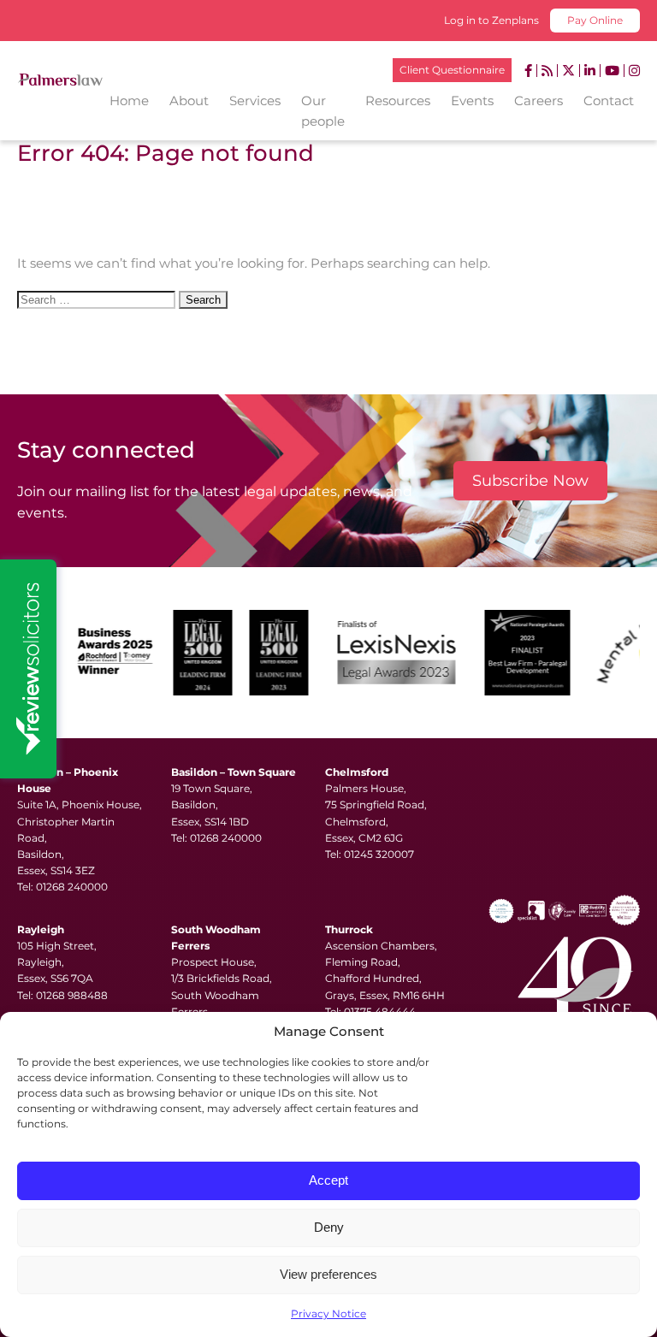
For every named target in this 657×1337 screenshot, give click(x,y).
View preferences (328, 1274)
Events (472, 100)
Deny (329, 1227)
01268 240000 (72, 886)
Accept (328, 1180)
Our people (323, 110)
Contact (608, 100)
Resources (397, 100)
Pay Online (595, 20)
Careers (538, 100)
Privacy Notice (328, 1313)
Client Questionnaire (452, 69)
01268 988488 (72, 995)
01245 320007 (379, 854)
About (189, 100)
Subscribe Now (530, 480)
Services (255, 100)
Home (129, 100)
